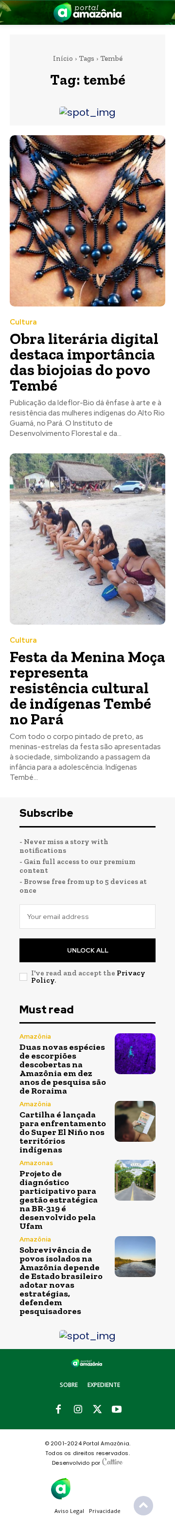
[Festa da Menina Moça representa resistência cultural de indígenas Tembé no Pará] (87, 539)
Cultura (23, 322)
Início (63, 58)
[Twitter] (97, 1410)
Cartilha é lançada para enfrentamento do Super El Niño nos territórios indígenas (62, 1132)
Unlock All (87, 950)
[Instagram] (77, 1410)
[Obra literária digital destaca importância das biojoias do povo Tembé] (87, 220)
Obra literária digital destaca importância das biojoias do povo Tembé (84, 362)
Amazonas (36, 1163)
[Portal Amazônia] (87, 12)
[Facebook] (58, 1410)
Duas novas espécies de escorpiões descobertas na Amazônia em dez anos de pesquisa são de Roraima (62, 1069)
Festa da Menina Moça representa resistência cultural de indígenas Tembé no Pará (87, 688)
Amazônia (35, 1036)
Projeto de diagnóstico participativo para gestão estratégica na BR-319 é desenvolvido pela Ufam (58, 1199)
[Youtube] (116, 1410)
